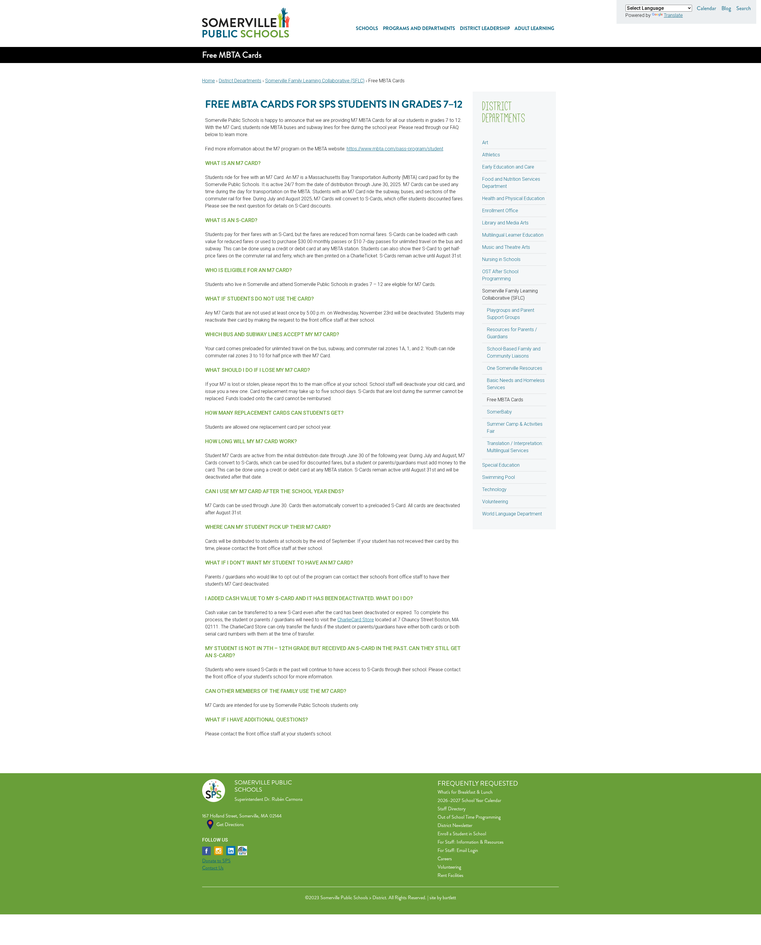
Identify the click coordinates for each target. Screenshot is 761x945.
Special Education (501, 465)
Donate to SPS (216, 860)
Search (743, 8)
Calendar (706, 8)
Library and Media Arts (505, 223)
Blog (726, 8)
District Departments (240, 81)
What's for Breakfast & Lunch (465, 792)
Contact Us (213, 867)
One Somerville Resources (514, 368)
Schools (367, 28)
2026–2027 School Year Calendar (469, 800)
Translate (673, 15)
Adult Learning (534, 28)
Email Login (467, 850)
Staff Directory (452, 808)
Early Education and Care (508, 167)
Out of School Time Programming (469, 817)
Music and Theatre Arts (506, 247)
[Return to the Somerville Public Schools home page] (246, 36)
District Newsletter (455, 825)
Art (485, 142)
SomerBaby (499, 412)
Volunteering (495, 501)
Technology (494, 489)
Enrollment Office (500, 210)
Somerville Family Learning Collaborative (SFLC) (314, 81)
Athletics (491, 155)
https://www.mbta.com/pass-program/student (395, 149)
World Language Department (512, 514)
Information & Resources (480, 842)
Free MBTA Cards (505, 399)
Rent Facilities (450, 875)
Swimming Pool (498, 477)
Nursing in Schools (501, 259)
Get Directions (230, 824)
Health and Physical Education (513, 198)
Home (208, 81)
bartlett (449, 897)
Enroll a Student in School (462, 833)
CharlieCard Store (355, 619)
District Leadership (485, 28)
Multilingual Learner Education (512, 235)
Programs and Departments (419, 28)
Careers (445, 858)
